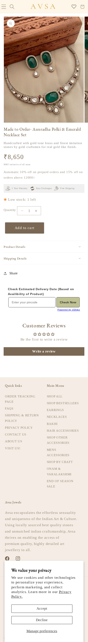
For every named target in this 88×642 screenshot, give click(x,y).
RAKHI (52, 424)
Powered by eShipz (68, 309)
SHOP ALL (55, 396)
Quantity (10, 210)
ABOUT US (13, 441)
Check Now (68, 302)
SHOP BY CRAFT (60, 462)
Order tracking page (20, 399)
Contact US (15, 434)
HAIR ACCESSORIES (63, 430)
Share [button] (13, 273)
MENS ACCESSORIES (58, 452)
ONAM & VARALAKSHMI (59, 471)
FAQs (9, 408)
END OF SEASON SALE (60, 483)
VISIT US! (12, 448)
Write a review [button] (44, 351)
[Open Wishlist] (74, 7)
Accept (42, 608)
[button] (12, 7)
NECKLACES (57, 416)
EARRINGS (55, 410)
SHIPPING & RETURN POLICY (22, 418)
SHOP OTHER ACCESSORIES (58, 440)
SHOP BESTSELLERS (63, 403)
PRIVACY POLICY (19, 427)
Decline (42, 620)
